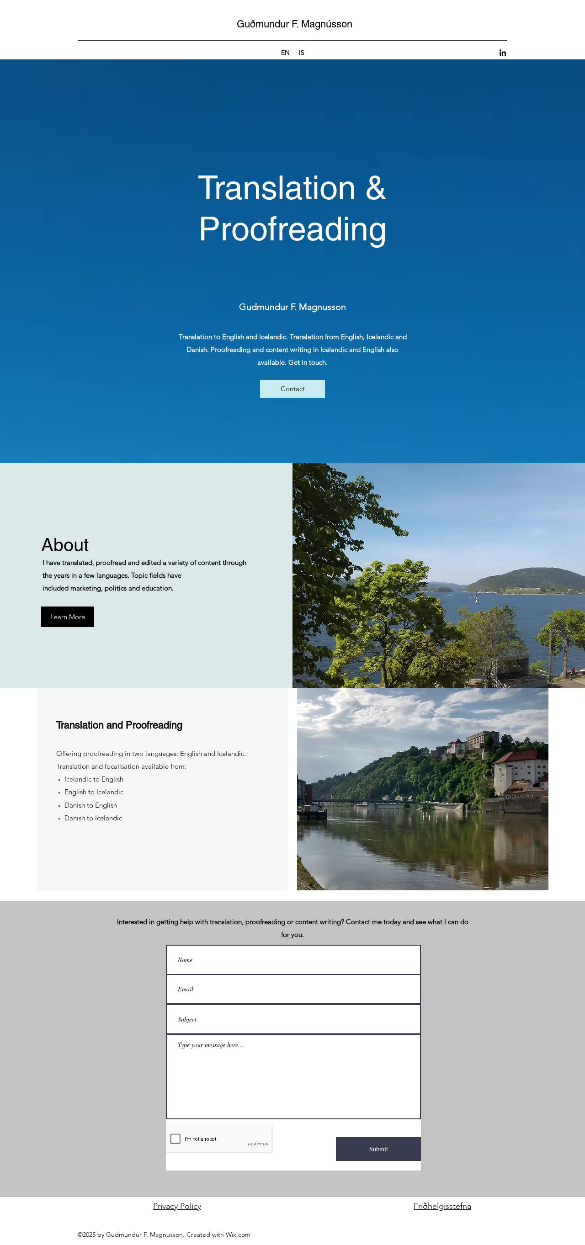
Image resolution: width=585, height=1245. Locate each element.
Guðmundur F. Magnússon (294, 24)
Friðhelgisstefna (442, 1206)
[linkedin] (502, 52)
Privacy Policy (177, 1206)
